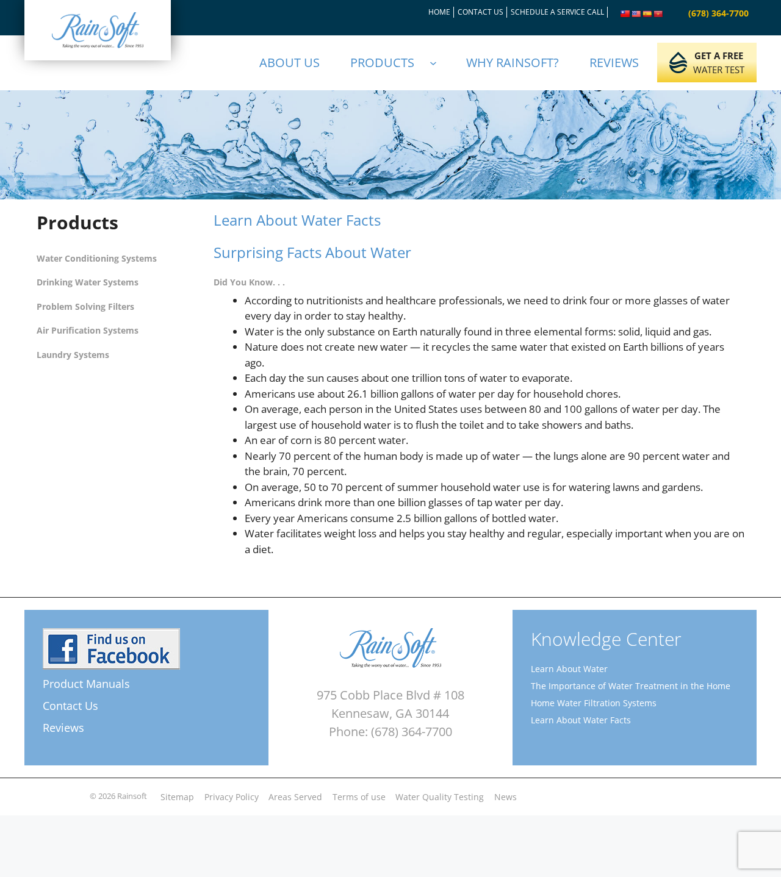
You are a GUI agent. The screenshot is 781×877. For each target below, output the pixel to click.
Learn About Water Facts (581, 720)
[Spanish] (647, 14)
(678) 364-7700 (718, 13)
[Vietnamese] (658, 14)
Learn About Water (569, 669)
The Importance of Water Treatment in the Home (630, 686)
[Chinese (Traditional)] (625, 14)
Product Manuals (86, 683)
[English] (636, 14)
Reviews (63, 727)
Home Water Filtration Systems (594, 703)
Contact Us (70, 705)
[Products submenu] (439, 62)
